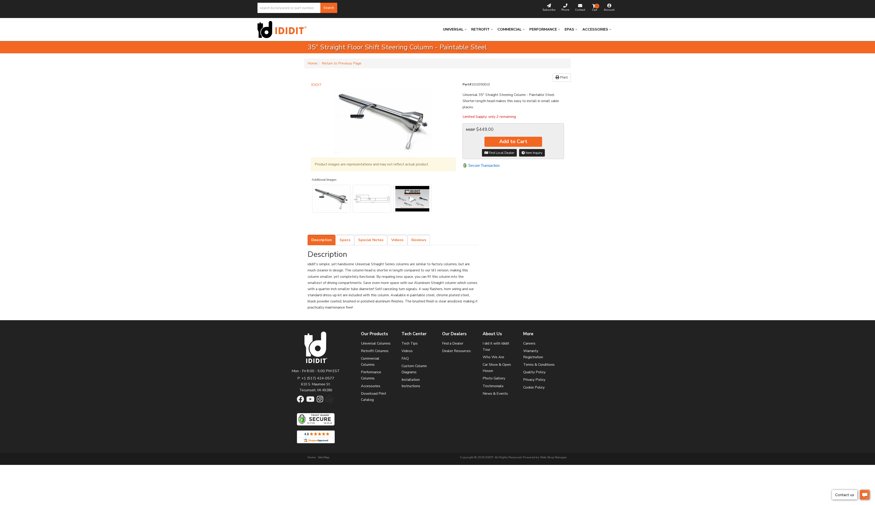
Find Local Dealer (501, 153)
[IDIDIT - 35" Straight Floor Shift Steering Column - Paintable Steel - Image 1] (331, 199)
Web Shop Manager (553, 457)
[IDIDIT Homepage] (283, 29)
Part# (467, 84)
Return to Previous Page (341, 63)
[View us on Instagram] (320, 400)
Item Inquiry (533, 153)
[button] (297, 8)
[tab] (321, 240)
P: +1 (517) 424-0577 (315, 378)
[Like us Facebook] (300, 400)
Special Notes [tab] (370, 239)
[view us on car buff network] (329, 401)
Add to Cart (513, 141)
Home (312, 63)
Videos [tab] (397, 239)
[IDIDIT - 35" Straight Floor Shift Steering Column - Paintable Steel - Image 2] (372, 199)
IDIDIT (316, 84)
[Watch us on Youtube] (310, 400)
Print (563, 77)
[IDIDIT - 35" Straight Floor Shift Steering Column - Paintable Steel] (383, 120)
